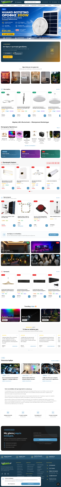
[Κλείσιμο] (39, 478)
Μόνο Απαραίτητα (11, 483)
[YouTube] (8, 474)
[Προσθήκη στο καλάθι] (13, 115)
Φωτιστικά (27, 5)
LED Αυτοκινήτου (30, 469)
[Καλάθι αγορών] (59, 2)
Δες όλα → (58, 89)
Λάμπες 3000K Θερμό (31, 464)
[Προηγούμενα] (1, 179)
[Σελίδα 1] (29, 191)
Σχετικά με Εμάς (40, 473)
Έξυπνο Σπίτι (57, 5)
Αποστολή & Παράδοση (39, 467)
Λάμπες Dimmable (30, 466)
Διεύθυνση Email (37, 433)
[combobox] (32, 2)
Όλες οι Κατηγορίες (30, 471)
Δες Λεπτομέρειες (19, 34)
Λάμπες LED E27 (19, 464)
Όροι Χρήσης (39, 475)
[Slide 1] (28, 38)
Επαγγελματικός (42, 5)
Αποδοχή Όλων (31, 483)
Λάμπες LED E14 (19, 468)
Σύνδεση (55, 2)
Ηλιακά (49, 5)
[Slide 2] (29, 38)
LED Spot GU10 (19, 466)
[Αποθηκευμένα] (50, 2)
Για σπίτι (8, 53)
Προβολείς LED (19, 472)
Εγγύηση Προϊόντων (40, 471)
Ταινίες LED (19, 5)
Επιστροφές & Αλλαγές (39, 470)
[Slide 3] (31, 38)
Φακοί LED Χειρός (30, 468)
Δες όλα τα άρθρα (55, 360)
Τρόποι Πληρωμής (40, 464)
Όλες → (58, 127)
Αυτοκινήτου (34, 5)
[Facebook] (2, 474)
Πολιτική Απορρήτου (48, 443)
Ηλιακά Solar (19, 471)
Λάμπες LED (5, 5)
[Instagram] (5, 474)
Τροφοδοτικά (19, 474)
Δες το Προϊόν (6, 34)
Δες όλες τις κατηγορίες (30, 145)
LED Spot (12, 5)
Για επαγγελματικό (18, 53)
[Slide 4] (32, 38)
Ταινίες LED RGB (20, 469)
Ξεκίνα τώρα (7, 56)
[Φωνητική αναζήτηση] (39, 2)
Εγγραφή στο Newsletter (44, 439)
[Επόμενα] (60, 179)
